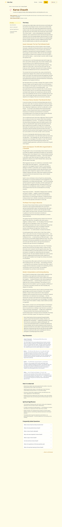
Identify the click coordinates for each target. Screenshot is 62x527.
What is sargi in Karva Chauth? (30, 437)
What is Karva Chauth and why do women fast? (33, 424)
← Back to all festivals (48, 452)
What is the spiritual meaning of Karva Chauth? (33, 447)
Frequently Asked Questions (13, 32)
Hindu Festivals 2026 (16, 6)
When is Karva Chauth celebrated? (31, 431)
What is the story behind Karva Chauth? (32, 428)
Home (10, 6)
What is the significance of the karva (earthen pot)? (34, 444)
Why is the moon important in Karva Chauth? (33, 434)
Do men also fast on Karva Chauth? (31, 440)
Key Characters (13, 25)
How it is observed (13, 27)
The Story (12, 22)
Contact (40, 2)
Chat (46, 2)
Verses (35, 2)
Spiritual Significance (14, 29)
